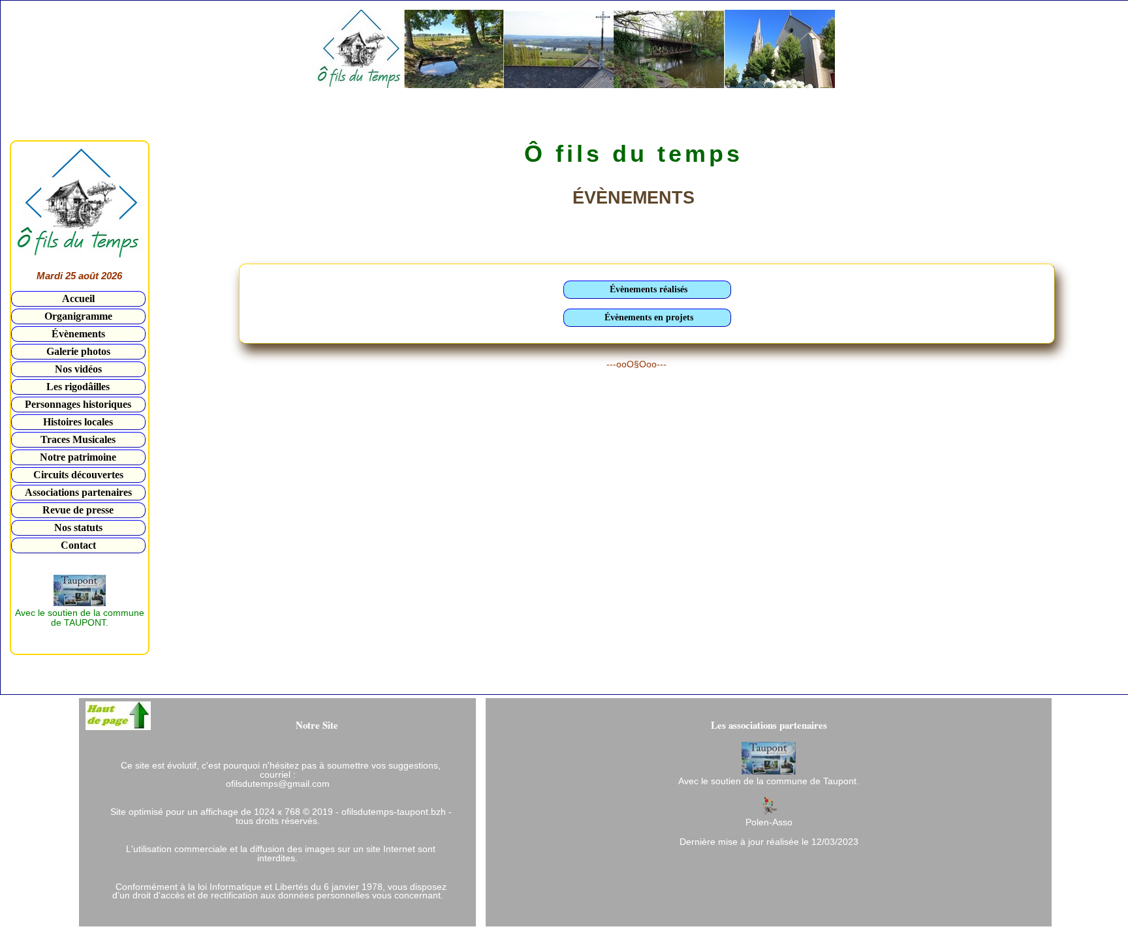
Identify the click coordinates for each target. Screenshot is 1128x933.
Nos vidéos (78, 369)
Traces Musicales (78, 439)
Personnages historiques (78, 404)
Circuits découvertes (78, 474)
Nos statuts (78, 527)
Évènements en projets (648, 317)
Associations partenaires (78, 492)
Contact (78, 545)
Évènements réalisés (648, 289)
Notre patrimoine (78, 457)
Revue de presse (78, 509)
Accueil (78, 298)
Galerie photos (78, 351)
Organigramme (78, 316)
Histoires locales (78, 421)
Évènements (78, 333)
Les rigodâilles (78, 386)
